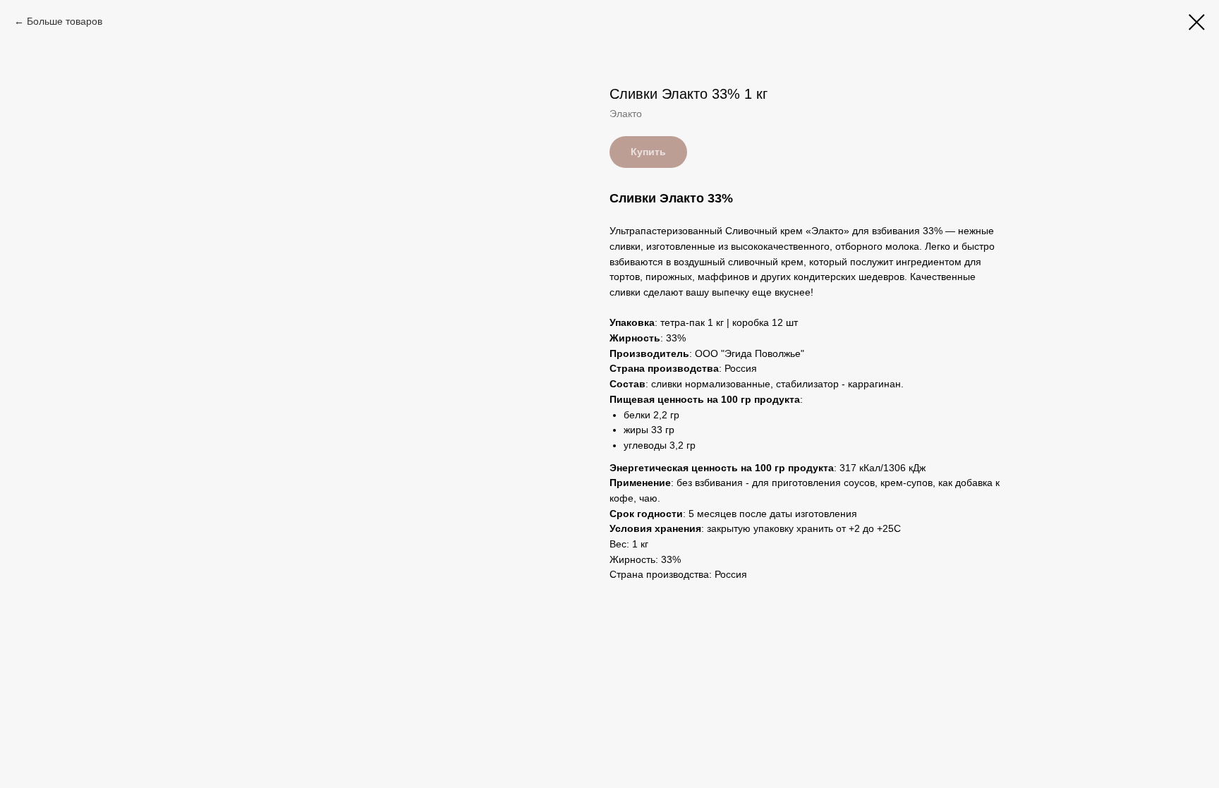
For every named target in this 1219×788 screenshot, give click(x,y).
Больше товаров (64, 21)
